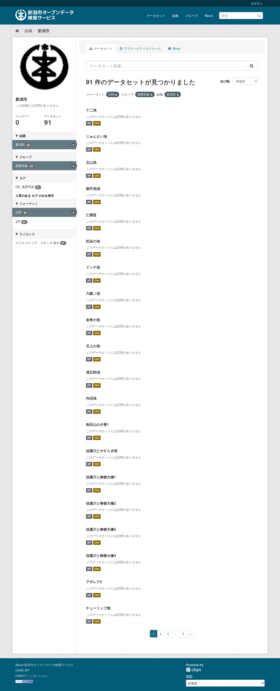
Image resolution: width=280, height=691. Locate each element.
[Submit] (259, 15)
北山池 (91, 162)
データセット (156, 15)
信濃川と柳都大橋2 (101, 503)
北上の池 (93, 345)
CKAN (193, 669)
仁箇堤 (91, 214)
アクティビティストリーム (142, 48)
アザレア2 (94, 581)
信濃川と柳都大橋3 (101, 529)
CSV (96, 123)
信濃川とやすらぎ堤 (101, 450)
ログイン (256, 3)
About (209, 15)
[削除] (116, 94)
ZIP (89, 123)
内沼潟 (91, 398)
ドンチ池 (93, 267)
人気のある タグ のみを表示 (35, 195)
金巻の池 (93, 319)
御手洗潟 (93, 188)
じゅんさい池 (96, 136)
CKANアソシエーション (31, 675)
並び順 (224, 81)
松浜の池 (93, 241)
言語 (189, 676)
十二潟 (91, 109)
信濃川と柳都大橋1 (101, 476)
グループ (191, 15)
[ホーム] (17, 30)
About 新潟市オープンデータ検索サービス (44, 665)
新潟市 (44, 30)
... (175, 633)
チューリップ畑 (98, 607)
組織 (175, 15)
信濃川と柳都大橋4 (101, 555)
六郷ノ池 (93, 293)
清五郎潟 (93, 372)
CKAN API (22, 670)
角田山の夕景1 (97, 424)
